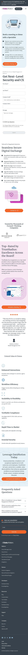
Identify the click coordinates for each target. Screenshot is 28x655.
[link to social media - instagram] (5, 638)
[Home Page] (7, 8)
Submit (14, 132)
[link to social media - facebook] (2, 638)
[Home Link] (8, 542)
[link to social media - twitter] (7, 638)
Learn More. (13, 4)
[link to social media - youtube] (12, 638)
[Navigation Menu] (25, 9)
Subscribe (14, 531)
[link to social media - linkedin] (10, 638)
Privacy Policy (8, 125)
